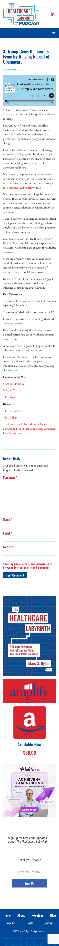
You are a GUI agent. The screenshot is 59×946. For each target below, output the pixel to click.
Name (7, 519)
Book (30, 923)
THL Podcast (11, 397)
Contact (49, 923)
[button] (53, 33)
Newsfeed (37, 915)
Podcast (10, 923)
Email (7, 533)
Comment (10, 477)
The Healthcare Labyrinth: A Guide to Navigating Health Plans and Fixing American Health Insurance (29, 428)
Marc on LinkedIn (13, 383)
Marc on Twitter (12, 390)
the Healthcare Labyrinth (17, 187)
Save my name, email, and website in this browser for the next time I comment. (29, 565)
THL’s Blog (10, 417)
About (21, 915)
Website (8, 547)
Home (7, 915)
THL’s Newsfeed (12, 411)
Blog (53, 915)
